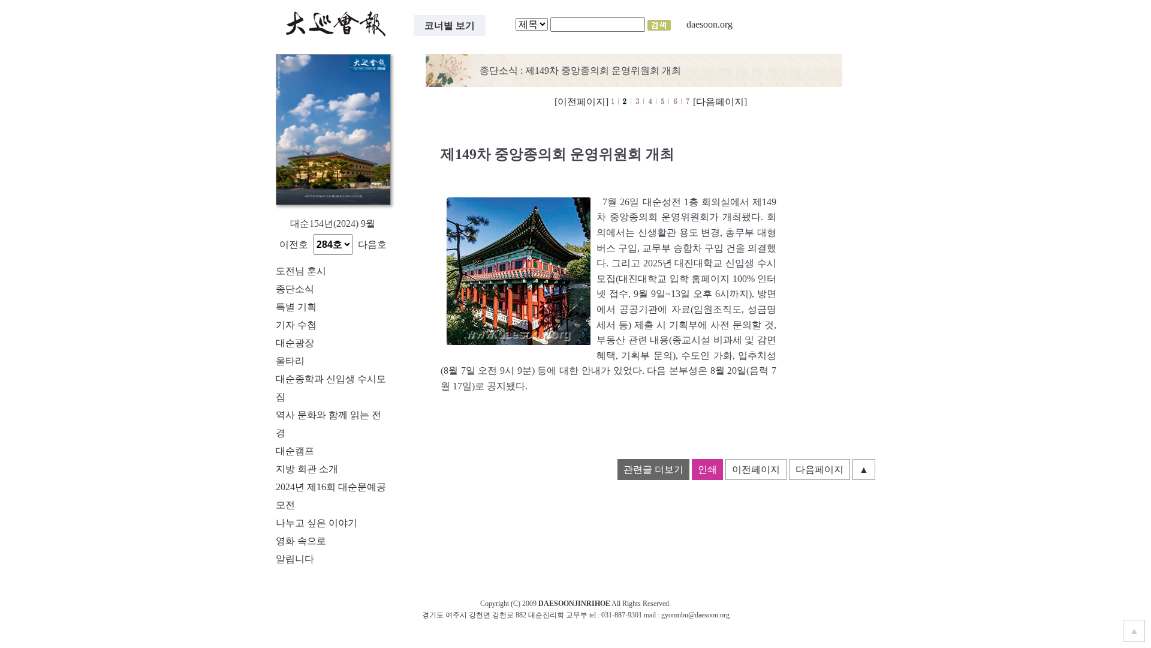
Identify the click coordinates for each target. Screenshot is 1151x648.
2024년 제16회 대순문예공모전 (331, 496)
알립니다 (295, 559)
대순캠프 (295, 451)
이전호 (293, 244)
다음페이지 (819, 469)
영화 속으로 (301, 541)
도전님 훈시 (301, 271)
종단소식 (295, 289)
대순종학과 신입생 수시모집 (331, 388)
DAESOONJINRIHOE (574, 603)
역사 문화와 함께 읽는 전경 (328, 424)
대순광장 (295, 343)
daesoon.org (709, 24)
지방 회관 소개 (307, 469)
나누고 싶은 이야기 (316, 523)
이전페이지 (756, 469)
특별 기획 (296, 307)
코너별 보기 (449, 25)
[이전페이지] (581, 102)
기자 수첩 (296, 325)
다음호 (372, 244)
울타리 (290, 361)
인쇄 (707, 469)
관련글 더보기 (653, 469)
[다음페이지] (720, 102)
